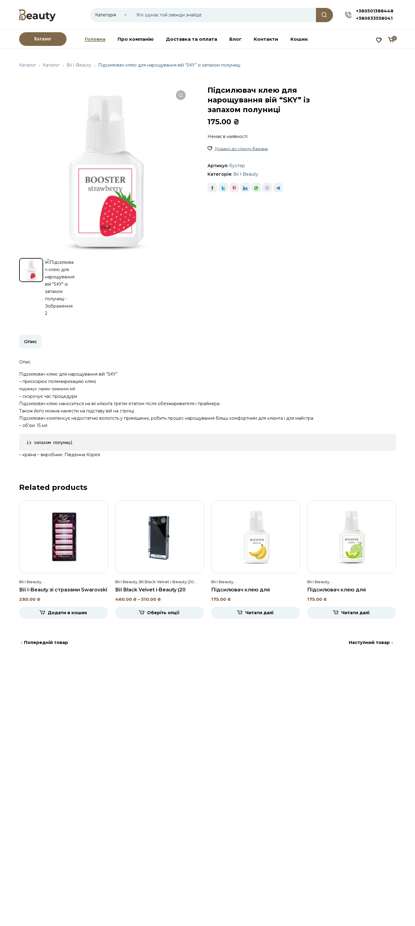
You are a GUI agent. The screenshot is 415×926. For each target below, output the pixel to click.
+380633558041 (374, 18)
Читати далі (259, 612)
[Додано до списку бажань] (210, 148)
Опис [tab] (30, 341)
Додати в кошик (67, 612)
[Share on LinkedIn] (245, 187)
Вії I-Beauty (79, 65)
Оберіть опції (163, 612)
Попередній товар (46, 642)
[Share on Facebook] (212, 187)
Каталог (27, 65)
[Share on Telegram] (278, 187)
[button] (181, 95)
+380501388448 (374, 11)
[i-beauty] (37, 14)
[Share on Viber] (267, 187)
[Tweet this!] (223, 187)
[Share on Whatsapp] (256, 187)
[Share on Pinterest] (234, 187)
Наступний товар (369, 642)
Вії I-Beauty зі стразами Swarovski (63, 590)
